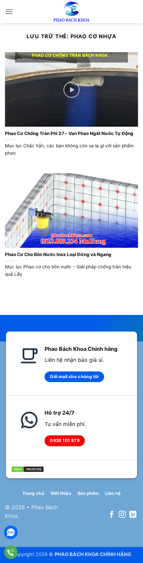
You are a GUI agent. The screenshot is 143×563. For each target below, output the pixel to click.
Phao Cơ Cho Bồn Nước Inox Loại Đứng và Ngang (58, 254)
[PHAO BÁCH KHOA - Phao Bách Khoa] (72, 11)
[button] (9, 11)
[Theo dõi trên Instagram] (122, 515)
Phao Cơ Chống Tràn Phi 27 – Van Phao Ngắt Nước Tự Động (69, 133)
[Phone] (10, 552)
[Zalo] (10, 532)
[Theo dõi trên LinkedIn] (132, 515)
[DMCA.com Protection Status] (27, 468)
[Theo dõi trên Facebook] (111, 515)
